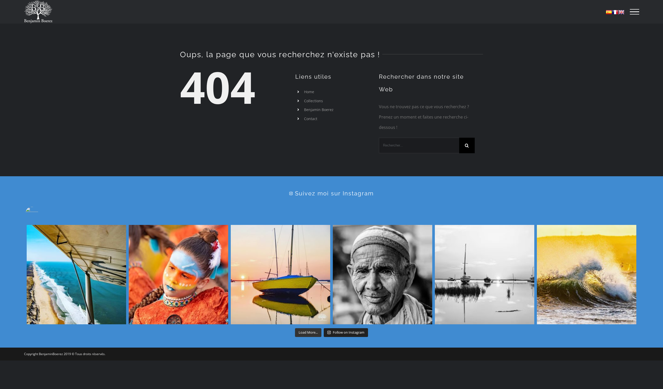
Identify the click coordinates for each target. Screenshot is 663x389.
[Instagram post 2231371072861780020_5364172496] (280, 274)
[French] (615, 12)
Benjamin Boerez (319, 109)
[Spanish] (609, 12)
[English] (621, 12)
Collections (313, 100)
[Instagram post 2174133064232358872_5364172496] (586, 274)
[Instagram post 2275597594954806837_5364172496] (76, 274)
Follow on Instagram (348, 332)
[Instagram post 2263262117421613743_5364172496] (178, 274)
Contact (310, 118)
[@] (39, 213)
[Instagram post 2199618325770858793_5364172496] (382, 274)
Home (309, 91)
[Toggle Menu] (634, 12)
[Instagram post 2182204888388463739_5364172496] (484, 274)
